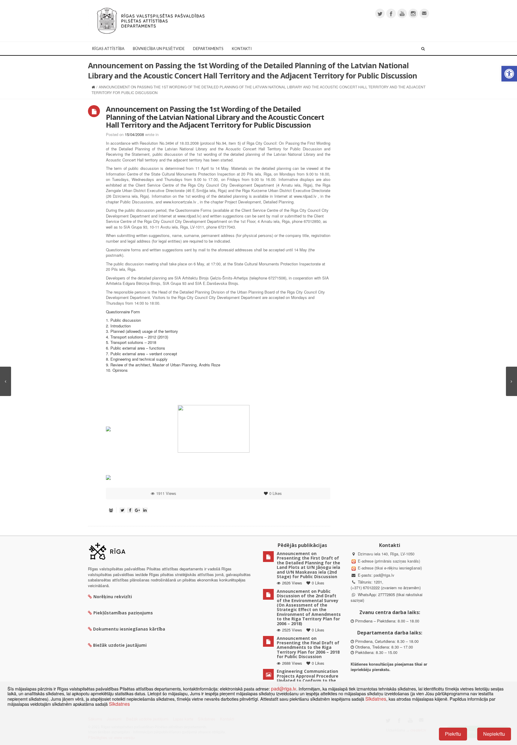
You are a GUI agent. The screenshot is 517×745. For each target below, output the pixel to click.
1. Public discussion (123, 320)
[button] (509, 73)
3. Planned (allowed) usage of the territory (142, 331)
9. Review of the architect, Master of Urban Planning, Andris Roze (163, 365)
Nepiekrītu (494, 733)
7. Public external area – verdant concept (141, 353)
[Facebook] (391, 13)
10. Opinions (117, 370)
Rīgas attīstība (108, 48)
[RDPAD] (151, 20)
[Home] (93, 86)
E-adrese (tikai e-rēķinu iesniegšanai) (389, 568)
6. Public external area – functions (135, 348)
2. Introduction (118, 326)
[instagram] (413, 13)
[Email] (424, 13)
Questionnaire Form (123, 312)
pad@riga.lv (384, 575)
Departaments (208, 48)
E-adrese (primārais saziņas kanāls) (389, 561)
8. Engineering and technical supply (137, 359)
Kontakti (242, 48)
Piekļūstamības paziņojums (123, 613)
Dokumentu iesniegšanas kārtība (129, 629)
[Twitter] (380, 13)
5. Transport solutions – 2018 (131, 342)
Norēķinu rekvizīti (112, 596)
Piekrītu (453, 733)
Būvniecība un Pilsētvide (159, 48)
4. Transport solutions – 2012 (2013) (137, 337)
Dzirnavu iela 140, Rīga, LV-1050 (386, 554)
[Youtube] (402, 13)
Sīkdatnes (375, 698)
